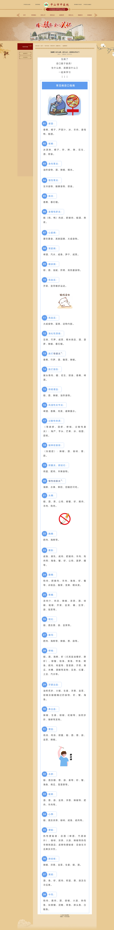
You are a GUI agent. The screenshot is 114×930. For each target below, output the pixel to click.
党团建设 (89, 15)
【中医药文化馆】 (27, 4)
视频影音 (80, 15)
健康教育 (61, 15)
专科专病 (47, 45)
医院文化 (71, 15)
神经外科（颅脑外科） (55, 45)
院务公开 (43, 15)
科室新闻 (25, 57)
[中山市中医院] (56, 6)
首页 (24, 15)
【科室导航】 (37, 4)
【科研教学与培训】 (78, 4)
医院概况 (33, 15)
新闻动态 (52, 15)
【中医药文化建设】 (87, 4)
